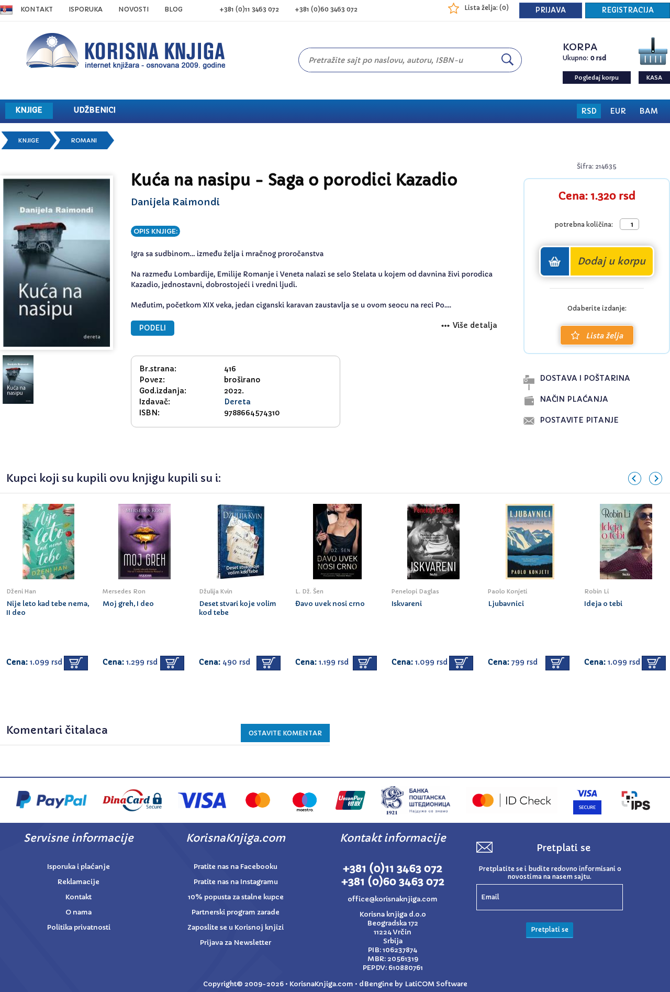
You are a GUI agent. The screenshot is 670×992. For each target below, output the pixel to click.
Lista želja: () (486, 8)
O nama (78, 912)
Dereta (237, 401)
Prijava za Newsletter (235, 942)
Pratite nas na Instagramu (236, 881)
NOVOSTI (133, 9)
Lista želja (604, 335)
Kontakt (36, 9)
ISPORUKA (86, 9)
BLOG (173, 9)
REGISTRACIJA (627, 10)
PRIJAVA (550, 10)
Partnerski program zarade (236, 912)
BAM (648, 111)
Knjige (28, 140)
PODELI (152, 328)
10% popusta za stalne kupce (236, 896)
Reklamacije (78, 881)
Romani (84, 140)
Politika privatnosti (78, 927)
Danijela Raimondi (175, 202)
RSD (589, 111)
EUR (618, 111)
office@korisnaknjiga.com (393, 899)
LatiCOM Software (436, 983)
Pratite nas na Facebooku (235, 866)
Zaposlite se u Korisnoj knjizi (235, 927)
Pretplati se (549, 929)
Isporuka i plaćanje (78, 866)
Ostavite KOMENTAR (285, 733)
